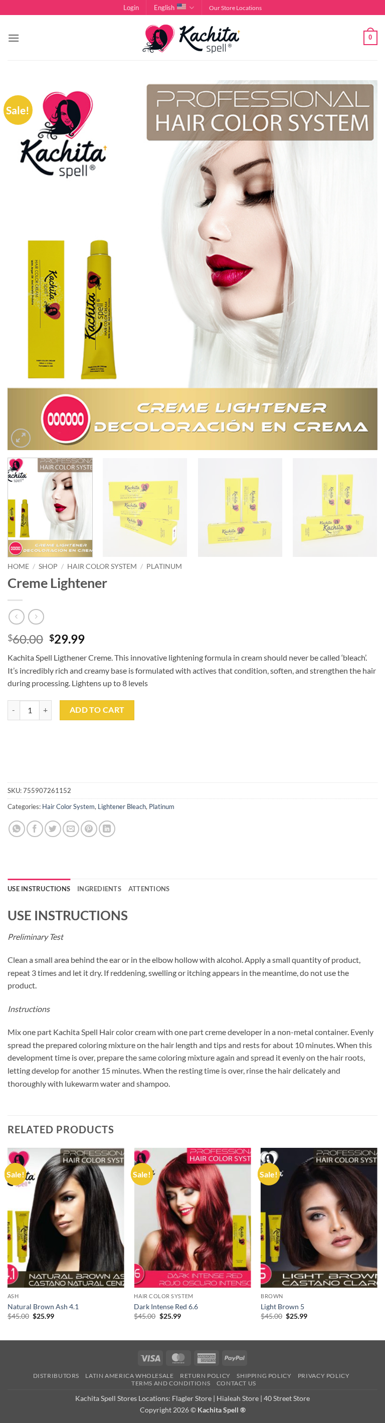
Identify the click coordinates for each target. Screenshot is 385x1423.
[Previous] (28, 266)
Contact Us (236, 1383)
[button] (131, 7)
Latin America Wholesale (129, 1375)
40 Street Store (287, 1398)
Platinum (164, 566)
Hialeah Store (238, 1398)
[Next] (357, 266)
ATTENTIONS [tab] (149, 889)
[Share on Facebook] (35, 829)
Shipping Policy (264, 1375)
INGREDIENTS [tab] (99, 889)
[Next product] (16, 617)
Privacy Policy (324, 1375)
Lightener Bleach (122, 806)
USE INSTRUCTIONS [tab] (39, 889)
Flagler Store (192, 1398)
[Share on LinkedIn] (107, 829)
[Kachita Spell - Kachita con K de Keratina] (192, 38)
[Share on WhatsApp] (17, 829)
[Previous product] (36, 617)
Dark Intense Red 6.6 (166, 1306)
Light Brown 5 (282, 1306)
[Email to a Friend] (71, 829)
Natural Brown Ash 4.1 (43, 1306)
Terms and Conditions (170, 1383)
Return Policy (205, 1375)
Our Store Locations (235, 8)
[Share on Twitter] (53, 829)
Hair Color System (102, 566)
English (164, 8)
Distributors (56, 1375)
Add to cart (97, 709)
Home (18, 566)
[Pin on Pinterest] (89, 829)
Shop (48, 566)
